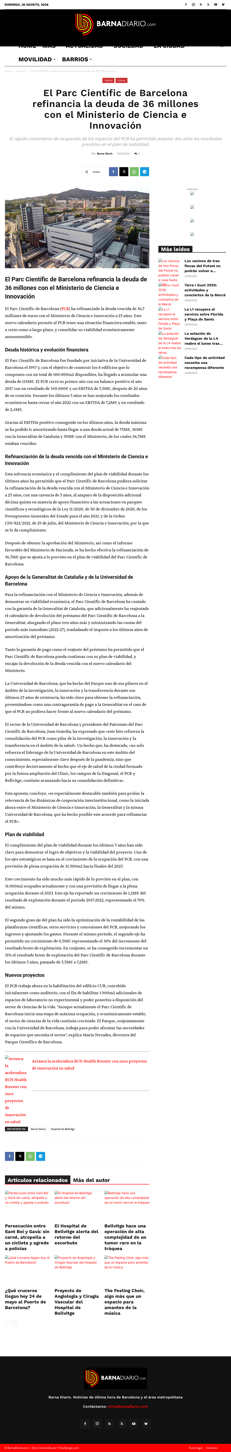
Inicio (8, 71)
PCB (65, 308)
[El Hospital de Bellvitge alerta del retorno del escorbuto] (77, 1206)
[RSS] (200, 4)
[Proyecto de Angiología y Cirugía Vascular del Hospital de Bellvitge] (77, 1270)
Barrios (75, 59)
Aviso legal (196, 1448)
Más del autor (91, 1180)
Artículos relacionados (38, 1180)
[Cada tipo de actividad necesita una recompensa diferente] (169, 367)
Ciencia (20, 71)
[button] (221, 46)
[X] (208, 4)
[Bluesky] (223, 4)
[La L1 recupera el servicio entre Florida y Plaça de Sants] (169, 319)
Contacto (211, 1448)
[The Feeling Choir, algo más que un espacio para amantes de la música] (126, 1270)
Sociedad (128, 45)
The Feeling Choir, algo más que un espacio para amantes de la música (124, 1302)
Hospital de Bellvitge (63, 1129)
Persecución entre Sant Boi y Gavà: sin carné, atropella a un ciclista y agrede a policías (27, 1237)
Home (27, 45)
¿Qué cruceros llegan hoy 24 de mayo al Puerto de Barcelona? (25, 1299)
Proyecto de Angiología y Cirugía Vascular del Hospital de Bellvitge (77, 1302)
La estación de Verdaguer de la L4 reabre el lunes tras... (204, 338)
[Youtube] (215, 4)
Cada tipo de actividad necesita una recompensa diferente (205, 363)
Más (49, 45)
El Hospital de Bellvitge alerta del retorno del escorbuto (76, 1234)
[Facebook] (185, 4)
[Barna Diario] (115, 24)
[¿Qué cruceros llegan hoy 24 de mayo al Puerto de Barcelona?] (27, 1270)
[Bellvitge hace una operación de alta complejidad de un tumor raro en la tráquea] (126, 1206)
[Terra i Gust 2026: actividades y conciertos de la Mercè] (169, 294)
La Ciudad (169, 45)
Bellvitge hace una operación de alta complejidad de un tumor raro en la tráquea (125, 1237)
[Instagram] (193, 4)
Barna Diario (105, 153)
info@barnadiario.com (128, 1406)
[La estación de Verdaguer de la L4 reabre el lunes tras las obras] (169, 343)
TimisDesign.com (68, 1448)
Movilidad (35, 59)
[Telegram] (144, 171)
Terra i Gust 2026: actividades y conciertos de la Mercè (205, 290)
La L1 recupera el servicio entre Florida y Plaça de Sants (204, 314)
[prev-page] (8, 1323)
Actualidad (84, 45)
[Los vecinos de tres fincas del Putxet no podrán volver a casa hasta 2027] (169, 273)
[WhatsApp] (134, 171)
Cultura (121, 80)
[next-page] (15, 1323)
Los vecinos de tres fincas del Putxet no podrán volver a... (203, 266)
